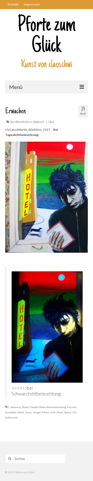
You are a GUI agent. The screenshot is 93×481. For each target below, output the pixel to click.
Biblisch (38, 121)
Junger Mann (41, 412)
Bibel (25, 407)
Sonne (67, 412)
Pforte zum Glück (47, 36)
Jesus (28, 412)
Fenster (71, 407)
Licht (53, 412)
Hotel (20, 412)
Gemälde (10, 412)
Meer (60, 412)
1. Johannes (14, 407)
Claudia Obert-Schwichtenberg (48, 407)
